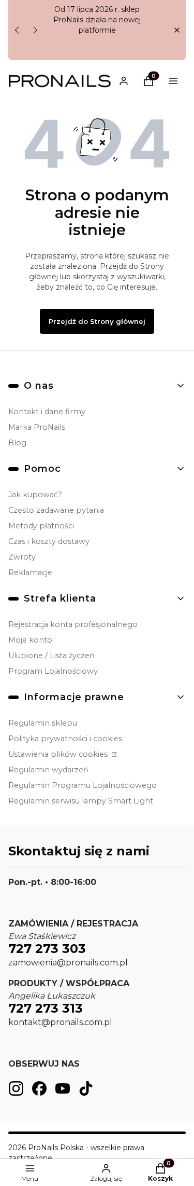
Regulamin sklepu (42, 723)
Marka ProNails (36, 427)
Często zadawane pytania (56, 510)
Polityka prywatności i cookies (65, 738)
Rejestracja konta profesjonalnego (73, 624)
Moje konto (30, 640)
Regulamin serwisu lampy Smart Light (80, 801)
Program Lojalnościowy (53, 671)
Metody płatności (41, 525)
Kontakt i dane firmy (46, 411)
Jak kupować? (35, 494)
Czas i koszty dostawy (48, 541)
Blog (17, 442)
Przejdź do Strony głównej (97, 321)
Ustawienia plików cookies (59, 754)
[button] (177, 30)
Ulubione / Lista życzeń (51, 655)
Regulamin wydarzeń (48, 769)
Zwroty (22, 557)
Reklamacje (30, 572)
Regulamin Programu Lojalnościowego (82, 785)
